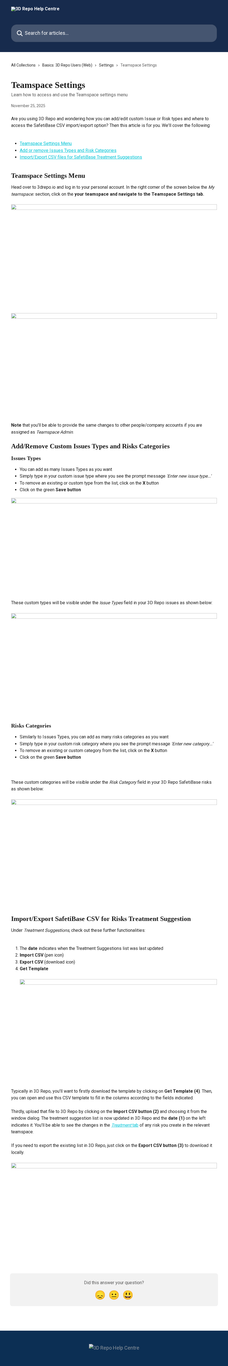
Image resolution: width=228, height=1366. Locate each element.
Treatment (121, 1125)
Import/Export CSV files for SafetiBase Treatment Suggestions (81, 157)
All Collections (23, 65)
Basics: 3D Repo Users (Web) (67, 65)
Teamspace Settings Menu (46, 143)
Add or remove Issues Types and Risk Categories (68, 150)
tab (134, 1125)
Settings (106, 65)
